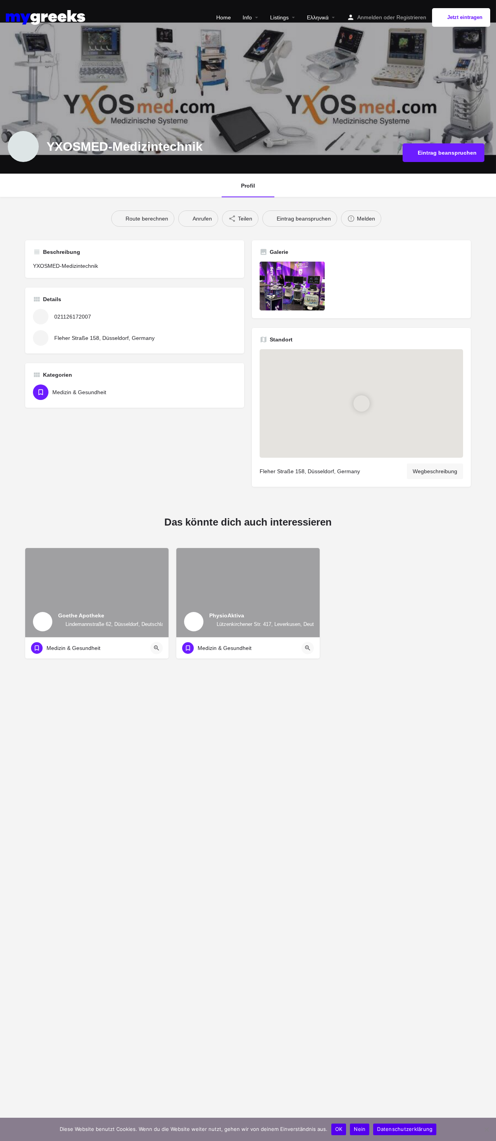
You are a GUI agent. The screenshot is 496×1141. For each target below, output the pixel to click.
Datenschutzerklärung (404, 1129)
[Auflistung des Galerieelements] (292, 286)
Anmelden (369, 17)
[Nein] (486, 1129)
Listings (279, 17)
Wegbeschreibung (435, 471)
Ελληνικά (318, 17)
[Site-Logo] (46, 17)
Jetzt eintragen (464, 17)
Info (247, 17)
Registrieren (411, 17)
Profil (248, 186)
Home (223, 17)
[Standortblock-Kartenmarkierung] (361, 403)
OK (339, 1129)
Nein (359, 1129)
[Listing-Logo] (23, 146)
